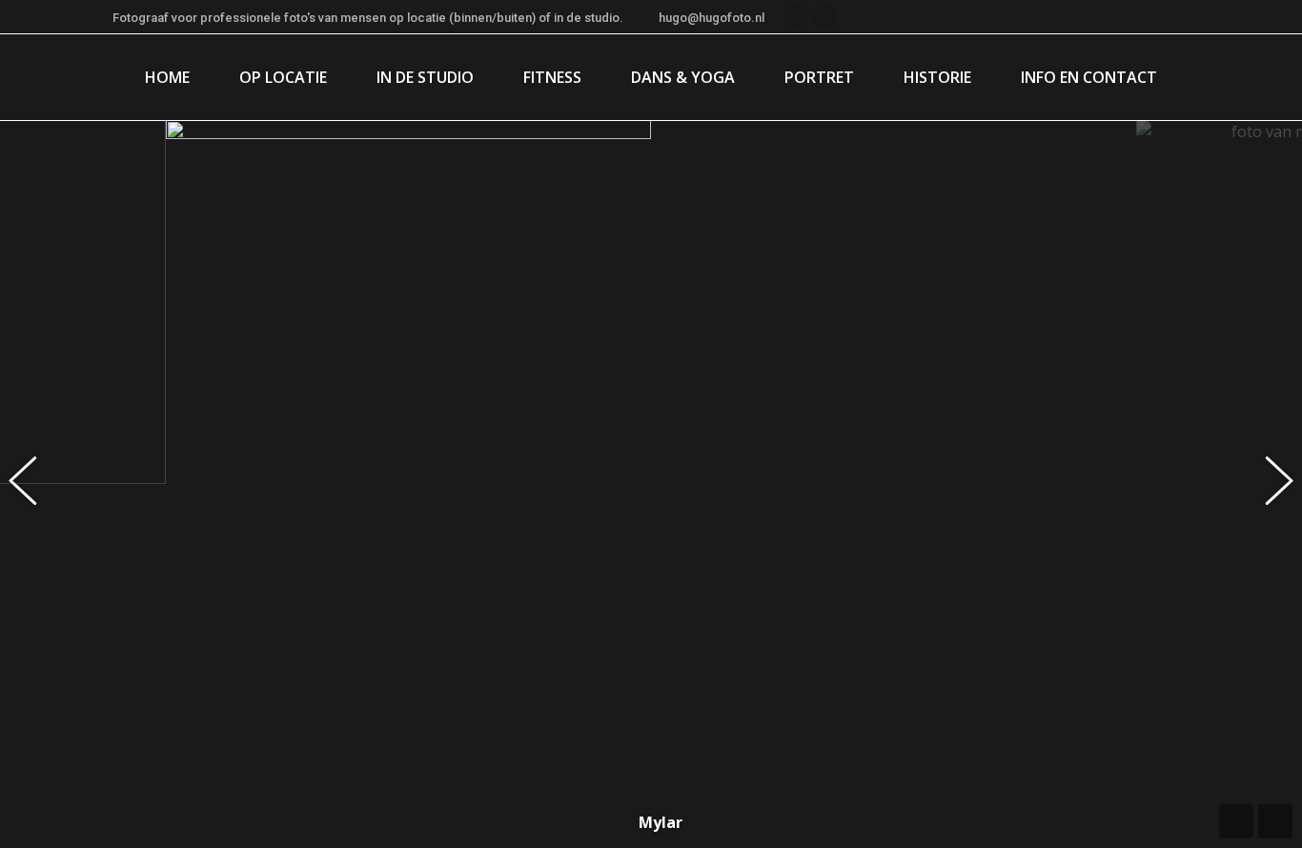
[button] (33, 484)
